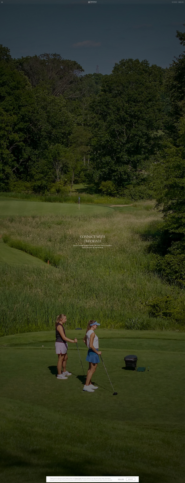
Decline (121, 479)
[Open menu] (2, 2)
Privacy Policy (78, 478)
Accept (130, 479)
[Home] (92, 2)
